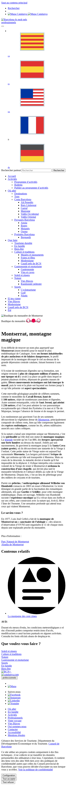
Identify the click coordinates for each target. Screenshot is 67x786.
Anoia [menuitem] (24, 222)
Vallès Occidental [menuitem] (30, 214)
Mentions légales (16, 735)
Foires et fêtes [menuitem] (28, 257)
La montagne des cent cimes (22, 616)
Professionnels (15, 717)
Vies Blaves (14, 723)
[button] (28, 321)
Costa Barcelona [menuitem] (22, 199)
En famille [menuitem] (19, 246)
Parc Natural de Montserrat (15, 541)
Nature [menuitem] (17, 278)
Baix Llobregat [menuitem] (28, 205)
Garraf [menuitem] (24, 208)
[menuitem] (12, 176)
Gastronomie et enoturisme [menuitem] (28, 266)
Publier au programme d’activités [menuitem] (31, 187)
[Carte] (27, 14)
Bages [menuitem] (24, 225)
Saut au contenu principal (14, 2)
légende (9, 439)
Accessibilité (14, 732)
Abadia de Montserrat (12, 544)
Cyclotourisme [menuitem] (28, 289)
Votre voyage (14, 720)
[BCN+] (6, 671)
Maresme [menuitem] (25, 211)
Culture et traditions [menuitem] (24, 252)
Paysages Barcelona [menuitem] (24, 219)
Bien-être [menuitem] (19, 249)
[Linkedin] (14, 700)
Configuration (9, 775)
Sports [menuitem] (17, 286)
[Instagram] (14, 697)
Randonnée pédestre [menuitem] (31, 284)
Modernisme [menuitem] (27, 260)
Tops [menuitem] (16, 196)
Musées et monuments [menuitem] (32, 254)
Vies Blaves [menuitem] (27, 281)
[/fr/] (14, 19)
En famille (13, 712)
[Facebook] (14, 694)
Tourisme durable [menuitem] (23, 243)
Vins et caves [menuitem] (27, 272)
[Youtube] (13, 703)
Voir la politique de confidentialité (35, 769)
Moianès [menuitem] (25, 228)
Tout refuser (8, 782)
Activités (12, 714)
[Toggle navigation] (2, 26)
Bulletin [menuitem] (18, 184)
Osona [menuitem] (24, 231)
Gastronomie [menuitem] (27, 269)
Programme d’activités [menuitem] (25, 182)
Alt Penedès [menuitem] (27, 202)
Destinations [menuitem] (20, 193)
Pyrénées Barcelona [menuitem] (24, 234)
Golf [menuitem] (23, 292)
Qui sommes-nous (17, 726)
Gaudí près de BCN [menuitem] (31, 263)
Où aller (12, 709)
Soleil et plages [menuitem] (22, 275)
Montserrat (43, 419)
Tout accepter (9, 779)
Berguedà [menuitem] (26, 237)
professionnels (8, 22)
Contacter (13, 729)
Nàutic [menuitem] (24, 295)
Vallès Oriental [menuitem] (28, 217)
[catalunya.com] (10, 674)
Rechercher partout (11, 170)
